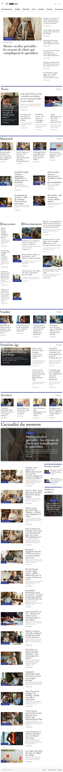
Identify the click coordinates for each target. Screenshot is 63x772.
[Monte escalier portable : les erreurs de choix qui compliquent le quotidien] (22, 28)
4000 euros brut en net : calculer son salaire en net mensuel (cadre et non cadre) (31, 97)
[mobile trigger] (3, 3)
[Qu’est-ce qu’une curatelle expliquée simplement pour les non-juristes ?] (16, 237)
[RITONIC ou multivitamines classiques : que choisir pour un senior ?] (6, 319)
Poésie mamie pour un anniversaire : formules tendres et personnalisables (55, 177)
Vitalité (5, 312)
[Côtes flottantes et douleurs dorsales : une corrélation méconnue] (23, 319)
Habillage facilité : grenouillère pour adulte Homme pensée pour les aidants (39, 155)
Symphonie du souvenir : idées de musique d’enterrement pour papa (21, 199)
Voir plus (58, 89)
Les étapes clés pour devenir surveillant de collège (25, 117)
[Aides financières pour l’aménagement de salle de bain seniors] (39, 402)
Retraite (46, 266)
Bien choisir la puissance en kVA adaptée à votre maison (56, 155)
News (4, 89)
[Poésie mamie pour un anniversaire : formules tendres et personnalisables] (39, 180)
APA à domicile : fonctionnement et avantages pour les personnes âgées (53, 506)
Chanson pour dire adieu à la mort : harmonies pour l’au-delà (31, 273)
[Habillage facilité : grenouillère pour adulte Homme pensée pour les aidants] (39, 146)
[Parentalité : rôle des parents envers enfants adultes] (39, 201)
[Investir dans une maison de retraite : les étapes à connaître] (23, 402)
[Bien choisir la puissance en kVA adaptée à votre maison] (56, 146)
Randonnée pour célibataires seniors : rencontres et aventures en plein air (31, 242)
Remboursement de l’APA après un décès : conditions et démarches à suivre (55, 411)
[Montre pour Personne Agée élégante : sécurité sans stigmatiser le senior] (12, 515)
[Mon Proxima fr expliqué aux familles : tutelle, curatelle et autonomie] (16, 258)
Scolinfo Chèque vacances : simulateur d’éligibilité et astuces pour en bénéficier (22, 177)
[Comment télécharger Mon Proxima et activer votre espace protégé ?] (7, 402)
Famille (3, 184)
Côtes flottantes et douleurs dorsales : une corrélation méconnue (23, 328)
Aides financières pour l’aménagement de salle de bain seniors (39, 411)
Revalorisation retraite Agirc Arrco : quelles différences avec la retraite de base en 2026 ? (51, 75)
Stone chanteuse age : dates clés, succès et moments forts (56, 118)
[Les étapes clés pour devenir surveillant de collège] (12, 756)
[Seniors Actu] (11, 3)
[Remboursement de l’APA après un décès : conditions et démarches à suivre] (55, 402)
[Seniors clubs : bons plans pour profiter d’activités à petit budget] (12, 496)
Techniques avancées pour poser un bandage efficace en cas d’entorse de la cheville (56, 329)
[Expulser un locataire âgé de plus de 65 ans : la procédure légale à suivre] (16, 278)
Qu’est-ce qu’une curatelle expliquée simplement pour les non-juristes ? (5, 232)
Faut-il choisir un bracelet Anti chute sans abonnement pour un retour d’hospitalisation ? (51, 53)
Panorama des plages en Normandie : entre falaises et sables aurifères (31, 256)
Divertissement (32, 224)
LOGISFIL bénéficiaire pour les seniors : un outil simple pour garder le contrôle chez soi (55, 353)
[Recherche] (55, 3)
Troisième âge (9, 345)
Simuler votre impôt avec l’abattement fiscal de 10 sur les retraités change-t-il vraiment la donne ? (51, 20)
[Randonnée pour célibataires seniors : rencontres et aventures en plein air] (31, 233)
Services (6, 395)
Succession (8, 224)
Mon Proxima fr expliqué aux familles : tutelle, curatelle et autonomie (5, 254)
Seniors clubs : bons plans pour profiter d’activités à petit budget (51, 31)
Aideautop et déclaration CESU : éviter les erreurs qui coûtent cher (5, 293)
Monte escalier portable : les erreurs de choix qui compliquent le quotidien (20, 49)
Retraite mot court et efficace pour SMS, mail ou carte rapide (52, 271)
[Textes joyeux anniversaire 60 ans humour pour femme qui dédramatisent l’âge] (12, 718)
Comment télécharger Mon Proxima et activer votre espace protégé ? (7, 411)
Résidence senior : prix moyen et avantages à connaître (39, 118)
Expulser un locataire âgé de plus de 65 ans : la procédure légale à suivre (5, 274)
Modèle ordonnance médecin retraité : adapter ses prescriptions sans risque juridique (56, 480)
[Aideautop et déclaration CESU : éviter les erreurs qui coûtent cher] (16, 296)
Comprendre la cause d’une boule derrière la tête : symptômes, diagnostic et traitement (39, 329)
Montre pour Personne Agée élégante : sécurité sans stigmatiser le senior (51, 42)
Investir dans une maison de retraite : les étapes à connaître (23, 411)
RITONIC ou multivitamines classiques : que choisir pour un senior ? (5, 329)
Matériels (8, 38)
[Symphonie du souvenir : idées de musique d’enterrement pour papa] (6, 202)
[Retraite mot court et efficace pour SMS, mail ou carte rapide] (52, 261)
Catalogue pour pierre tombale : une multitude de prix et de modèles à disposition (55, 375)
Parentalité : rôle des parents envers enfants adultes (55, 198)
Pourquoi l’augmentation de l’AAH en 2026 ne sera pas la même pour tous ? (51, 64)
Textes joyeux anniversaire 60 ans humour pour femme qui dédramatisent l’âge (38, 375)
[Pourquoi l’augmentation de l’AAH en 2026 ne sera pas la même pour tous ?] (12, 556)
